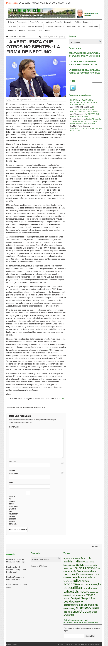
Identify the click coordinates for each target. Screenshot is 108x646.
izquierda (75, 595)
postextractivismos (73, 604)
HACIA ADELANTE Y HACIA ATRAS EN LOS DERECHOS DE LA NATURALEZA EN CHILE (85, 121)
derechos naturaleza (83, 577)
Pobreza (22, 26)
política (52, 37)
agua (77, 558)
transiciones (71, 611)
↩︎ (63, 398)
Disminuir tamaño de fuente (7, 100)
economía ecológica (90, 584)
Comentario (13, 427)
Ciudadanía (12, 26)
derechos (67, 577)
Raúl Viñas (74, 100)
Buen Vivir (67, 568)
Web (11, 482)
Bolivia (80, 564)
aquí (23, 561)
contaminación (94, 574)
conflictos (91, 571)
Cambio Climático (83, 568)
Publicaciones (92, 26)
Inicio (12, 22)
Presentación (22, 22)
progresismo (91, 604)
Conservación (71, 574)
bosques (88, 565)
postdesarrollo (73, 601)
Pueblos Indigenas (35, 26)
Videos (47, 31)
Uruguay (81, 26)
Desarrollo (68, 22)
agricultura (69, 558)
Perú (73, 598)
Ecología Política (36, 22)
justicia (82, 595)
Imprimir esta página (26, 100)
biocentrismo (69, 564)
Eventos (22, 31)
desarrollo (71, 580)
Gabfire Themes (95, 644)
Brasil (96, 564)
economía (45, 37)
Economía (87, 22)
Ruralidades (71, 26)
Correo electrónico (13, 471)
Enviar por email (42, 100)
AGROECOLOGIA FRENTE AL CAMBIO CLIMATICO (86, 129)
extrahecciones (91, 591)
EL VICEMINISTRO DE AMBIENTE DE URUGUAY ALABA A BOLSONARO (84, 109)
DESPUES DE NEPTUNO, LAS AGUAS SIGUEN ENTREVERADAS (83, 102)
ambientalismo (74, 561)
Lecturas (31, 31)
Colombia (82, 571)
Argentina (89, 561)
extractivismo (73, 591)
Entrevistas (12, 31)
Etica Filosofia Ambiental (54, 26)
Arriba (96, 546)
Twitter (73, 88)
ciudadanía (69, 571)
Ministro (66, 598)
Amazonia (86, 558)
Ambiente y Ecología (54, 22)
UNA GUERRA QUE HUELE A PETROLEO (84, 115)
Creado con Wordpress (72, 644)
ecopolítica (72, 587)
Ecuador (87, 588)
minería (90, 595)
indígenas (66, 595)
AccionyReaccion (10, 644)
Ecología (85, 580)
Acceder (61, 644)
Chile (97, 568)
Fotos (40, 31)
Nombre (12, 461)
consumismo (84, 574)
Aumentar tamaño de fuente (10, 100)
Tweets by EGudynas (39, 566)
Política (77, 22)
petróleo (81, 598)
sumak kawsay (69, 608)
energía (95, 588)
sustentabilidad (87, 607)
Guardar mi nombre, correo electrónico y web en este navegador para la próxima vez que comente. (13, 510)
